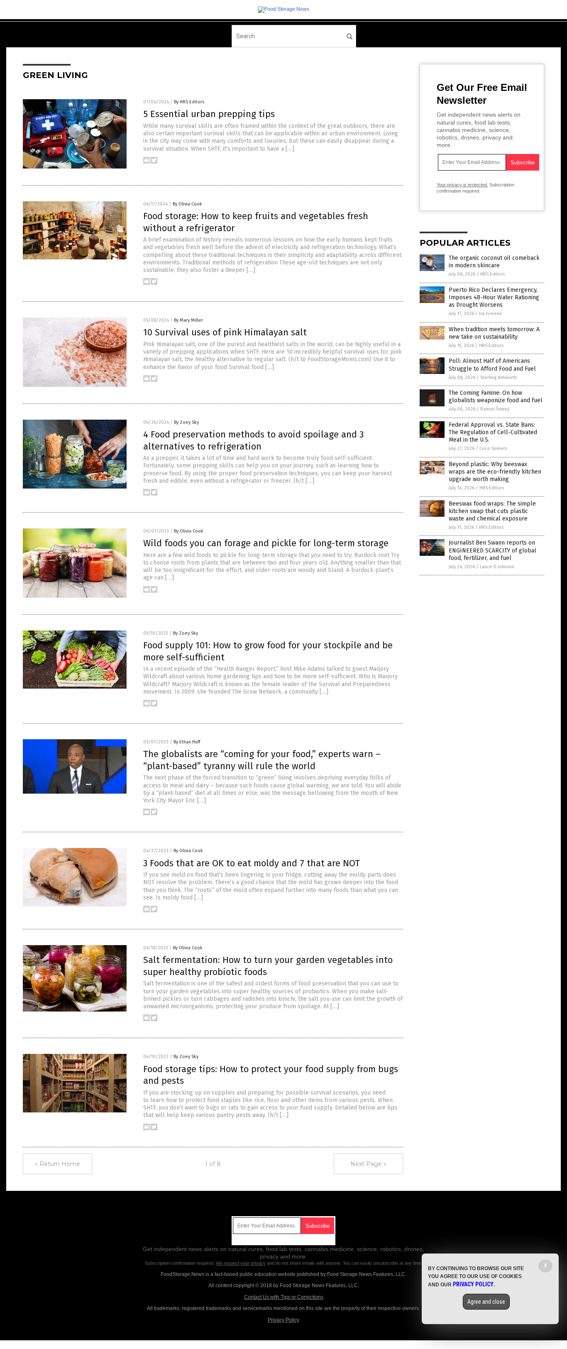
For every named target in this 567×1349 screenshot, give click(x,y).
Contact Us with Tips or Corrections (283, 1297)
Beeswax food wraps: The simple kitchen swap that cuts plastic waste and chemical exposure (492, 511)
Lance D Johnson (497, 566)
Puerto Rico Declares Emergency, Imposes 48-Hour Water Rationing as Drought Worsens (494, 297)
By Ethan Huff (187, 742)
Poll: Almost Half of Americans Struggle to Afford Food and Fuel (492, 364)
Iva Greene (490, 313)
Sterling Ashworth (498, 377)
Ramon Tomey (494, 409)
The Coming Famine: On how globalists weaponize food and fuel (496, 396)
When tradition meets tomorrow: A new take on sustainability (494, 333)
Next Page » (368, 1164)
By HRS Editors (189, 102)
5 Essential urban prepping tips (209, 114)
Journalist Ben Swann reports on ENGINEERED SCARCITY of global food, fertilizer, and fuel (492, 550)
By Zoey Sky (186, 422)
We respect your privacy (241, 1263)
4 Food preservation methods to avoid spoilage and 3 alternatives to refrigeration (253, 440)
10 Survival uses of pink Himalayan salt (225, 332)
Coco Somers (493, 448)
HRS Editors (492, 274)
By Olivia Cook (187, 204)
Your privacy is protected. (462, 184)
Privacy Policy (283, 1320)
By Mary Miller (188, 320)
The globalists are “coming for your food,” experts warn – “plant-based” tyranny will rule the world (262, 760)
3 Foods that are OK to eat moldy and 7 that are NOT (251, 863)
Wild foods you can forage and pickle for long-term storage (266, 543)
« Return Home (57, 1164)
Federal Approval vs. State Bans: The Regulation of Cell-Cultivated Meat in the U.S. (493, 432)
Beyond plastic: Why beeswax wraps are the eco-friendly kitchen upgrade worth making (495, 472)
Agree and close (486, 1301)
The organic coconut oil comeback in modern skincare (494, 261)
